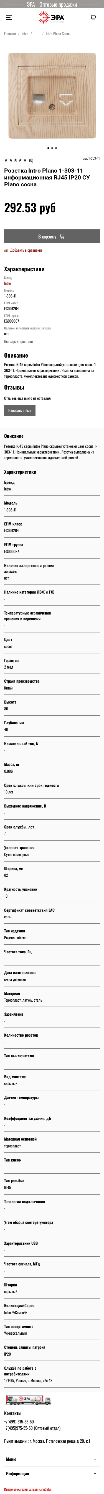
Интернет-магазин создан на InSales (28, 1489)
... (37, 33)
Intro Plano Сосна (58, 33)
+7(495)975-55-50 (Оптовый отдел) (32, 1428)
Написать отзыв (19, 410)
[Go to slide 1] (48, 148)
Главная (10, 33)
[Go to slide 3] (56, 148)
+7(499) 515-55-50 (19, 1421)
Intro (25, 33)
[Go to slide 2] (52, 148)
